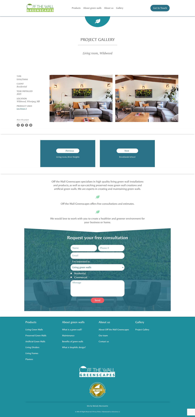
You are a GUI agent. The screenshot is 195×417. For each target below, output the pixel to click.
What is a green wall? (72, 329)
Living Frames (31, 353)
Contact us (104, 341)
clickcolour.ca (115, 412)
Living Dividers (32, 347)
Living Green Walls (34, 329)
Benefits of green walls (72, 341)
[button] (18, 125)
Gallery (119, 8)
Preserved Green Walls (35, 335)
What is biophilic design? (74, 347)
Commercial (80, 277)
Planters (29, 359)
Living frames (22, 79)
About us (108, 8)
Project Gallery (142, 329)
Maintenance (68, 335)
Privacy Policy (97, 412)
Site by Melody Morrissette (97, 406)
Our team (103, 335)
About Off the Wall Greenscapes (114, 329)
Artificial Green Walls (35, 341)
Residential (80, 273)
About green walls (92, 8)
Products (76, 8)
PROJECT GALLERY (97, 39)
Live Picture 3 (22, 109)
